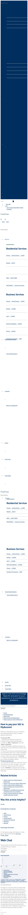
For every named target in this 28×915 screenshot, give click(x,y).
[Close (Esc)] (1, 912)
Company (7, 144)
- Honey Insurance (19, 29)
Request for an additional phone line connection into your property (14, 790)
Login (6, 206)
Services (7, 6)
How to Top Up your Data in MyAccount (15, 783)
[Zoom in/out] (5, 912)
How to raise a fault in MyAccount (13, 785)
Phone (8, 76)
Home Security (8, 818)
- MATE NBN (13, 26)
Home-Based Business (11, 99)
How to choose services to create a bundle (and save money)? (13, 794)
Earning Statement (7, 876)
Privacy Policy (6, 870)
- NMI (20, 80)
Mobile (8, 19)
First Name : (4, 848)
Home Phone (7, 815)
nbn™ (8, 69)
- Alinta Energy (15, 16)
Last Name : (4, 850)
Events (7, 190)
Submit (3, 851)
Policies (5, 873)
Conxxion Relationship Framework (11, 874)
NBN (8, 26)
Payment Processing (12, 80)
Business (6, 821)
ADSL (5, 813)
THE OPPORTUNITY (12, 103)
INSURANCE (10, 29)
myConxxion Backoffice (13, 207)
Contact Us (6, 877)
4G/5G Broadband (12, 72)
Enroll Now (8, 193)
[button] (4, 3)
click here (18, 834)
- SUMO (22, 16)
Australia (8, 204)
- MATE (13, 19)
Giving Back (8, 196)
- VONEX (13, 65)
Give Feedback (7, 875)
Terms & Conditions (8, 871)
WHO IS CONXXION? (12, 148)
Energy (9, 16)
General (6, 823)
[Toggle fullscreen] (4, 912)
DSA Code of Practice (8, 872)
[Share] (2, 912)
